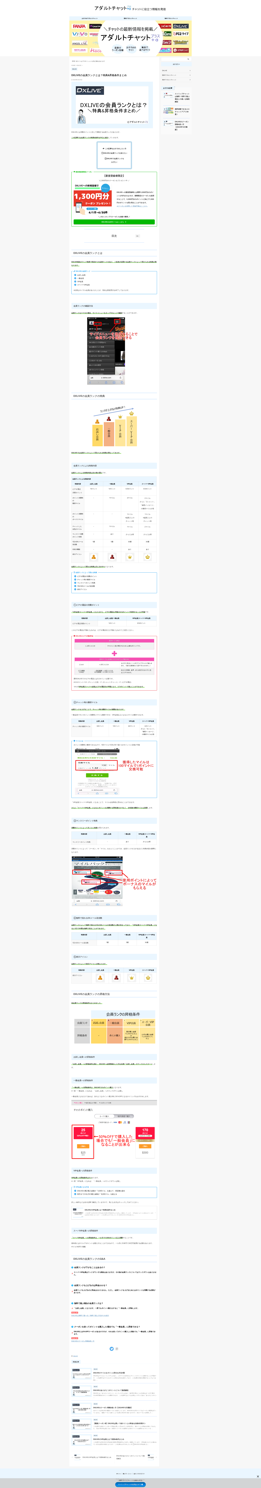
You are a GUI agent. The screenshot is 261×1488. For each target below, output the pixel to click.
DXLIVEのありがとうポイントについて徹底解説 (110, 1390)
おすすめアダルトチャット (90, 18)
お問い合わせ (128, 1473)
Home (119, 1473)
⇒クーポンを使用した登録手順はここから (132, 206)
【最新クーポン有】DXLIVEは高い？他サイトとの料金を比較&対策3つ (119, 1423)
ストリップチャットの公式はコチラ (129, 1484)
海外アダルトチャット (171, 18)
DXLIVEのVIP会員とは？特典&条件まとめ (108, 1439)
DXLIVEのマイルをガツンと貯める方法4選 (109, 1373)
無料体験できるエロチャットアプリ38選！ (182, 111)
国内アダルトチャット (130, 18)
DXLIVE (75, 1356)
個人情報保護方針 (140, 1473)
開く (138, 236)
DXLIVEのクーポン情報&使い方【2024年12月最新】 (112, 1408)
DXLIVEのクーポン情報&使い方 (82, 1341)
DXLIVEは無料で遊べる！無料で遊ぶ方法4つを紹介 (90, 1315)
